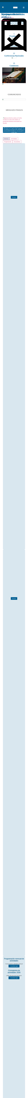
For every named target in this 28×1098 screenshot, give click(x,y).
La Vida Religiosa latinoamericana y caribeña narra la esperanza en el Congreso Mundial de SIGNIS (13, 190)
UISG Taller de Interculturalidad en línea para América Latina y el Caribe (14, 556)
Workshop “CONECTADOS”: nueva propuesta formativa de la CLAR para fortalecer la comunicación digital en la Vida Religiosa (13, 581)
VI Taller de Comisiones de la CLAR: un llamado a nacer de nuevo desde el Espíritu (14, 591)
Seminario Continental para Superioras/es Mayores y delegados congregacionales (13, 566)
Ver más (14, 197)
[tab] (6, 138)
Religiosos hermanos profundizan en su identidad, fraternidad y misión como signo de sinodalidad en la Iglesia (14, 167)
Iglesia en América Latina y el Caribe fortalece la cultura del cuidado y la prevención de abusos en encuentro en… (13, 155)
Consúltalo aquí (14, 966)
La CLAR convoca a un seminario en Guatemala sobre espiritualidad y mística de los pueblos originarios (13, 178)
